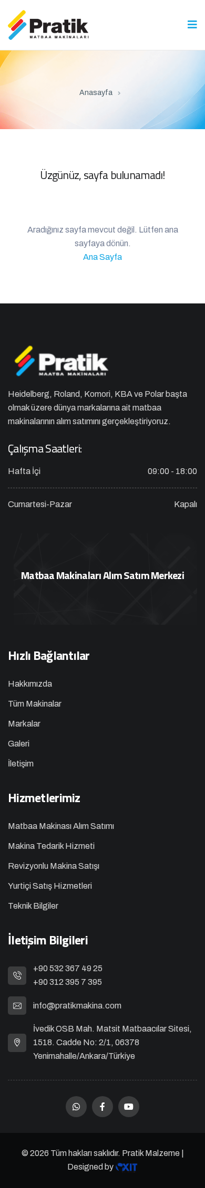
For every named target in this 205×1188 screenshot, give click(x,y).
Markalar (24, 723)
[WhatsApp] (76, 1106)
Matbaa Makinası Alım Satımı (61, 826)
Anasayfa (95, 93)
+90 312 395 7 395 (67, 981)
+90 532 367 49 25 (67, 968)
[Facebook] (102, 1106)
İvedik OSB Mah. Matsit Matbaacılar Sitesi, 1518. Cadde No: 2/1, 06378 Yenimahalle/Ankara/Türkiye (112, 1042)
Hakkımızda (30, 683)
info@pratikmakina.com (77, 1005)
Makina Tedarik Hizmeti (51, 846)
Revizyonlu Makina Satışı (53, 865)
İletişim (21, 763)
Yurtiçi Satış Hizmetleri (50, 885)
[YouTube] (128, 1106)
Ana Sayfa (102, 257)
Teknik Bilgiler (33, 905)
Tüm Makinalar (35, 703)
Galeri (18, 743)
